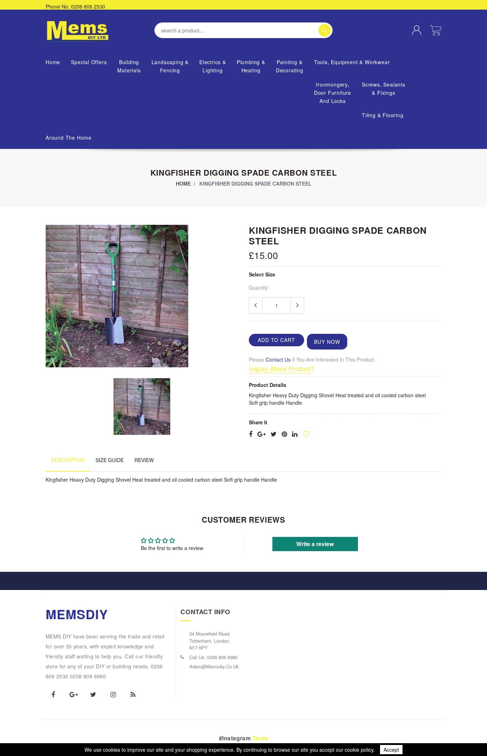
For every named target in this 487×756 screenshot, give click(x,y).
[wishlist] (303, 433)
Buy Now (327, 341)
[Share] (250, 434)
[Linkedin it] (294, 434)
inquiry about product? (281, 368)
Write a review (315, 544)
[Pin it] (284, 434)
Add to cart (276, 339)
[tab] (68, 463)
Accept (391, 749)
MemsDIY (77, 614)
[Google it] (261, 434)
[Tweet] (274, 434)
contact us (278, 359)
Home (183, 183)
